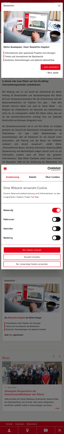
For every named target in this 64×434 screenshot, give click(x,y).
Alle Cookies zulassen (32, 250)
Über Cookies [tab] (53, 177)
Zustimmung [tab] (12, 177)
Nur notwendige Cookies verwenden (32, 264)
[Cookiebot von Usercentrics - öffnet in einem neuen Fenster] (48, 169)
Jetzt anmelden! (51, 67)
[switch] (56, 219)
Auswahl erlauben (32, 257)
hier (37, 197)
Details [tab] (32, 177)
